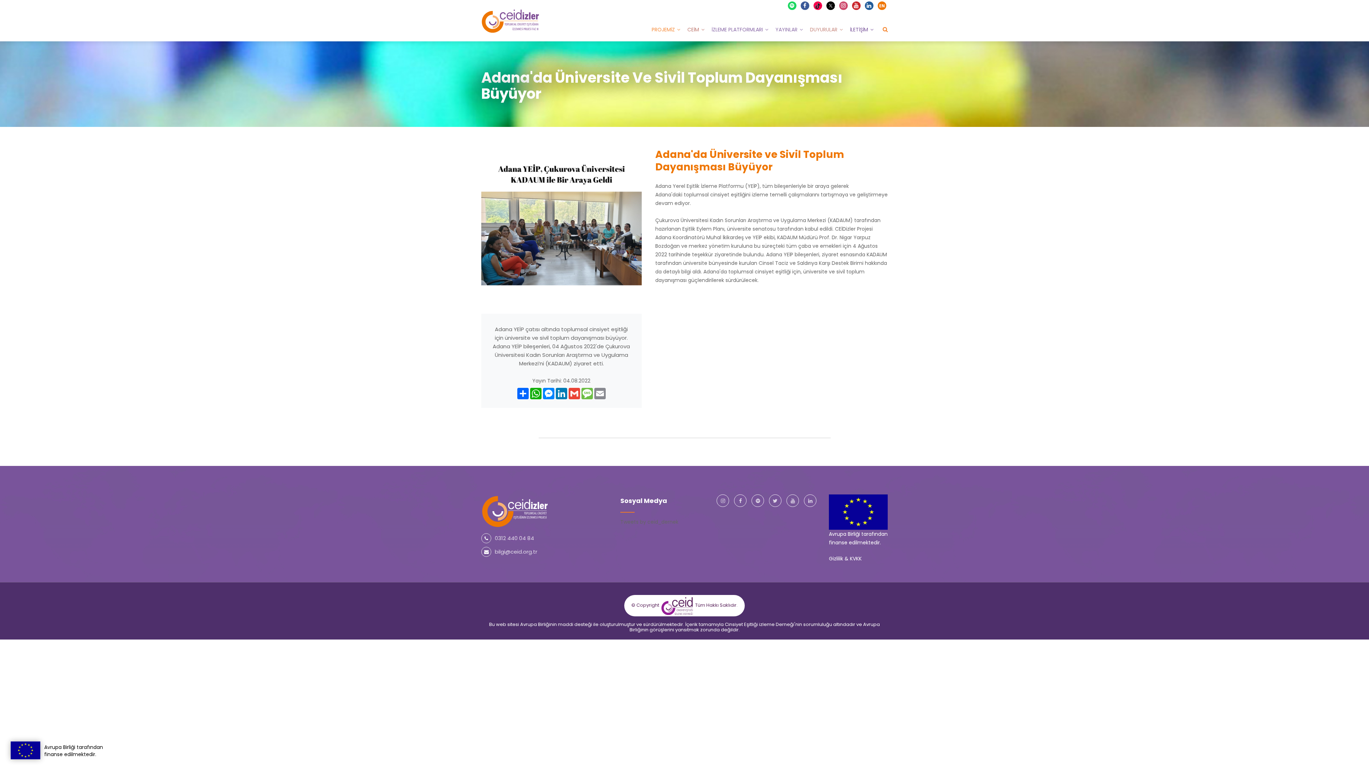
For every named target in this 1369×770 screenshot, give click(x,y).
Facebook (805, 5)
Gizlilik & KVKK (845, 558)
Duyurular (823, 29)
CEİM (693, 29)
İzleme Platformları (737, 29)
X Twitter (834, 5)
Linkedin (869, 5)
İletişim (859, 29)
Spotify (792, 5)
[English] (882, 5)
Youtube (856, 5)
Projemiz (663, 29)
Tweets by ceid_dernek (649, 521)
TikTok (821, 5)
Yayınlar (786, 29)
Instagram (843, 5)
